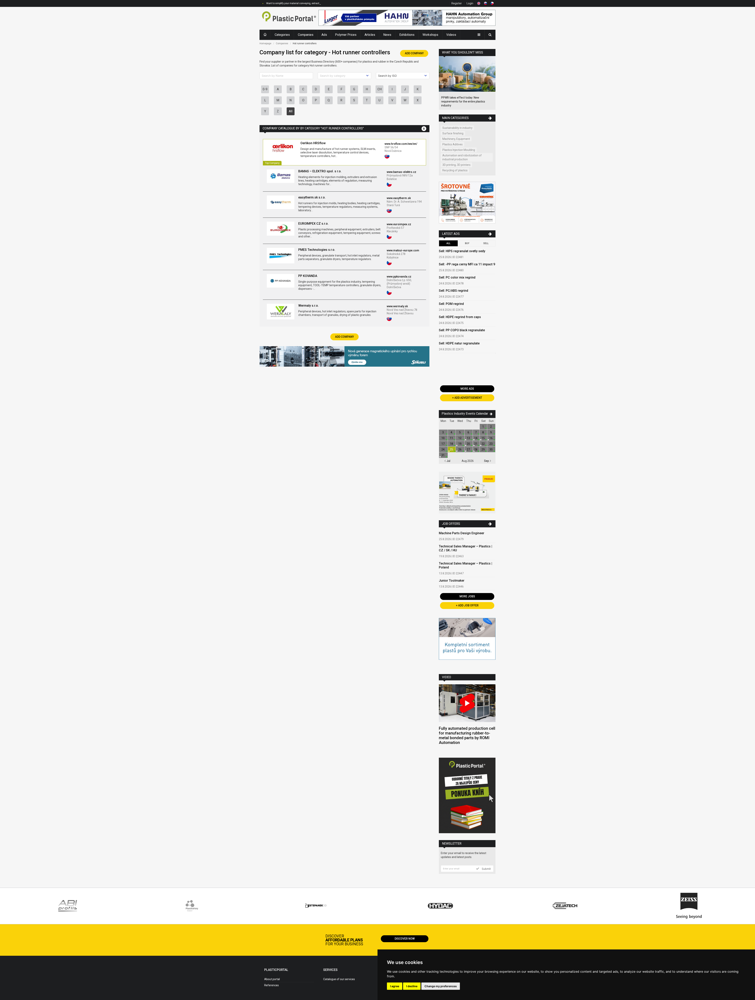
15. (483, 438)
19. (460, 443)
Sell (486, 243)
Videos (451, 35)
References (271, 985)
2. (491, 426)
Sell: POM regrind (451, 304)
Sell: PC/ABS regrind (453, 290)
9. (491, 432)
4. (452, 432)
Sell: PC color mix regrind (457, 277)
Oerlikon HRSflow (313, 143)
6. (469, 432)
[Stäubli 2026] (344, 357)
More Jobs (467, 596)
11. (452, 438)
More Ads (467, 388)
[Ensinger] (467, 643)
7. (476, 432)
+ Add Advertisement (467, 397)
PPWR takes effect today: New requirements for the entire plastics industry (463, 101)
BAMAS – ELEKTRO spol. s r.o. (320, 171)
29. (483, 449)
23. (491, 443)
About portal (272, 979)
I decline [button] (411, 986)
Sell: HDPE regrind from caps (460, 317)
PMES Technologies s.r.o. (316, 250)
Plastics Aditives (452, 144)
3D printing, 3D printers (456, 164)
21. (476, 443)
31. (443, 455)
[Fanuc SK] (467, 493)
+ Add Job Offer (467, 605)
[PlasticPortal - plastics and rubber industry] (289, 18)
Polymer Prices (345, 35)
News (387, 35)
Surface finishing (452, 133)
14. (476, 438)
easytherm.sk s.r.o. (312, 197)
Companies (305, 35)
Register (456, 3)
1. (483, 426)
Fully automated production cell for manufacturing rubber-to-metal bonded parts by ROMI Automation (467, 735)
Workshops (430, 35)
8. (483, 432)
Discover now (405, 938)
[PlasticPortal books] (467, 796)
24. (443, 449)
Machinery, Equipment (456, 138)
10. (443, 438)
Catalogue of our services (339, 979)
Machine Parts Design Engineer (461, 533)
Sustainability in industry (457, 127)
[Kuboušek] (467, 203)
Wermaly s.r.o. (308, 305)
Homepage (265, 43)
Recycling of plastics (455, 170)
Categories (282, 35)
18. (452, 443)
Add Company (414, 53)
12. (460, 438)
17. (443, 443)
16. (491, 438)
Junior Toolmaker (451, 580)
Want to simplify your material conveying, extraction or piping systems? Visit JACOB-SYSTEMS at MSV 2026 (324, 3)
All (290, 111)
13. (468, 438)
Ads (324, 35)
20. (468, 443)
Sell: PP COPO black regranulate (462, 330)
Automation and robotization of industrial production (462, 157)
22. (483, 443)
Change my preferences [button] (440, 986)
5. (460, 432)
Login (470, 3)
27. (468, 449)
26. (460, 449)
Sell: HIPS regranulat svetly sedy (462, 251)
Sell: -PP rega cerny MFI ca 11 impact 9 (467, 264)
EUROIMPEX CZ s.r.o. (313, 223)
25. (452, 449)
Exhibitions (406, 35)
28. (476, 449)
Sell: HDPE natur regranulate (459, 343)
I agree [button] (394, 986)
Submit (486, 868)
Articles (370, 35)
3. (443, 432)
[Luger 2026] (407, 18)
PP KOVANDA (307, 276)
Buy (467, 243)
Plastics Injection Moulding (458, 149)
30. (491, 449)
